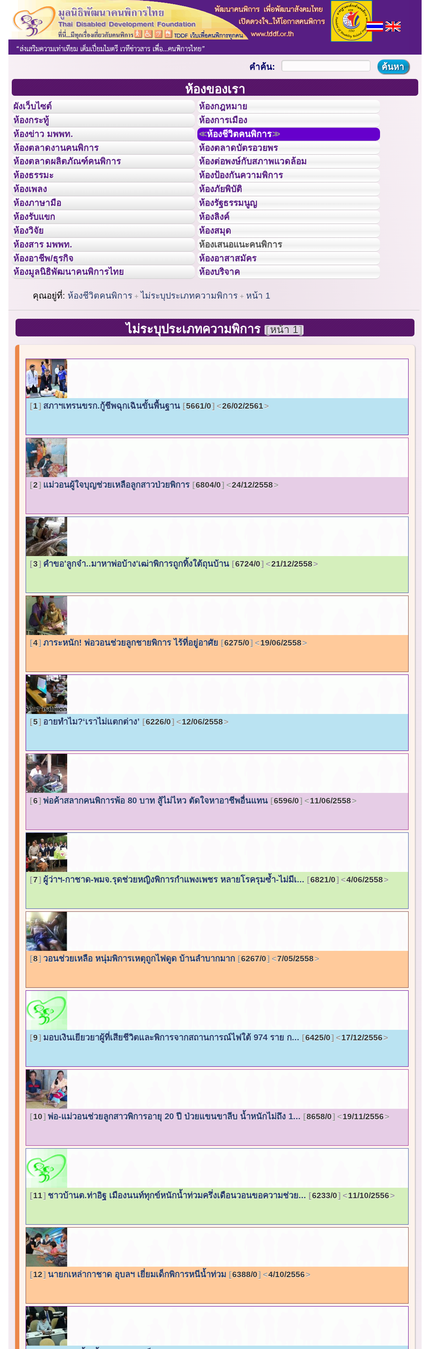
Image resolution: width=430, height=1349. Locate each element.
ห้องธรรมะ (39, 203)
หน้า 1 (258, 361)
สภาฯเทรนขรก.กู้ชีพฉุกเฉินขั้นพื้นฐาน (148, 471)
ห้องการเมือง (230, 128)
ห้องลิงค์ (220, 259)
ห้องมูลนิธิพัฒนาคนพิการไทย (81, 335)
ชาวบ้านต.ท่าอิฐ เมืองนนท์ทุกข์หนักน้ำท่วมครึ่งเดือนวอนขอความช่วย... (211, 1260)
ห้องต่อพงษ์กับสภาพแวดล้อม (265, 184)
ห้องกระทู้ (37, 128)
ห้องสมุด (220, 278)
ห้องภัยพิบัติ (227, 222)
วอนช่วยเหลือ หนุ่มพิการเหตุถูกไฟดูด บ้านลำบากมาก (173, 1024)
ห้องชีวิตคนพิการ (250, 146)
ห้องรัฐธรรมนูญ (236, 241)
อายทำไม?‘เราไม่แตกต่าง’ (128, 787)
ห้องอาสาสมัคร (236, 316)
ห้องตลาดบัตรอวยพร (248, 165)
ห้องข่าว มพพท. (51, 146)
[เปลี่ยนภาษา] (375, 25)
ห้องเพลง (36, 222)
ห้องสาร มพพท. (50, 297)
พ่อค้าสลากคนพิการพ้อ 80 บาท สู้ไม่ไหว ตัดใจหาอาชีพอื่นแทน (192, 866)
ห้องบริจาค (226, 335)
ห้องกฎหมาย (230, 109)
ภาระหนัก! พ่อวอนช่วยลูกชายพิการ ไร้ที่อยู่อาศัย (167, 708)
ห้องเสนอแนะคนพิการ (251, 297)
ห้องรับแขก (41, 259)
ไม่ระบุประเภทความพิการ (189, 361)
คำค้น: (262, 66)
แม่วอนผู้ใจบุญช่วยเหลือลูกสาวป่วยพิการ (153, 550)
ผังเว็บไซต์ (39, 109)
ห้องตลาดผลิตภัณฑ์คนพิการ (79, 184)
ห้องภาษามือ (44, 241)
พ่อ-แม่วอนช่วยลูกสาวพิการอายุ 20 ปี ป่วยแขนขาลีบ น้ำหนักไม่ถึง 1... (208, 1181)
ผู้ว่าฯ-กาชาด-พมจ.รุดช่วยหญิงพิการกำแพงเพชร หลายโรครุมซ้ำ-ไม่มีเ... (208, 945)
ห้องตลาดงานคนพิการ (66, 165)
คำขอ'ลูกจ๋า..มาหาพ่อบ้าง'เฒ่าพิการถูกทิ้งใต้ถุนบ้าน (172, 629)
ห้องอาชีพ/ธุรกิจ (51, 316)
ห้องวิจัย (34, 278)
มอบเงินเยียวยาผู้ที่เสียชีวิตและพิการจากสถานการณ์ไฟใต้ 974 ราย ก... (208, 1103)
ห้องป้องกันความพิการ (251, 203)
